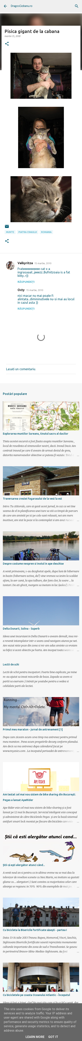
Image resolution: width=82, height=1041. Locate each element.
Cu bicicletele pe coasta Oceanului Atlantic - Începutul (36, 995)
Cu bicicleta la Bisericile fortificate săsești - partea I (35, 930)
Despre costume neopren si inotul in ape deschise (33, 563)
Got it (53, 1037)
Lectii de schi (11, 664)
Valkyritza (25, 263)
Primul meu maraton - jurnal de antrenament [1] (33, 729)
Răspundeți (26, 281)
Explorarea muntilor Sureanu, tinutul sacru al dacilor (35, 433)
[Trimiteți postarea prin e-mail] (7, 228)
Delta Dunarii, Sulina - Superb (21, 628)
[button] (7, 44)
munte (10, 232)
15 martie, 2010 (42, 263)
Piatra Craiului (27, 232)
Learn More (35, 1037)
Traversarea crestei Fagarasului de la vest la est (32, 498)
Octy (21, 290)
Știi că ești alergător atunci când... (24, 865)
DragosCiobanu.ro (21, 6)
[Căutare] (76, 6)
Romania (46, 232)
